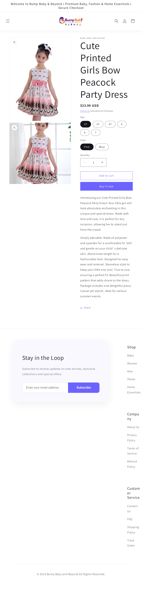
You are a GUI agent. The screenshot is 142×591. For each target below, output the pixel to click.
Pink (87, 147)
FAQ (130, 519)
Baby (130, 355)
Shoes (131, 379)
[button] (8, 21)
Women (132, 363)
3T (98, 124)
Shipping (85, 110)
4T (110, 124)
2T (85, 124)
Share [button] (87, 307)
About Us (133, 427)
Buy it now (106, 186)
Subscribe (84, 387)
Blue (102, 147)
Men (130, 371)
